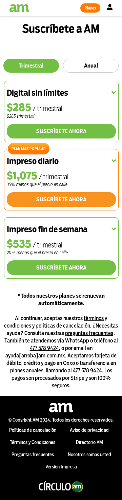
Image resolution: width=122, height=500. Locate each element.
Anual (91, 65)
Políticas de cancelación (32, 430)
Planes (90, 8)
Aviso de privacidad (89, 430)
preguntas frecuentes (89, 333)
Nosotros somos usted (89, 454)
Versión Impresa (61, 466)
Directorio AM (89, 442)
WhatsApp (77, 340)
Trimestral (31, 65)
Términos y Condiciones (32, 442)
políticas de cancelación (63, 325)
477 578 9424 (44, 348)
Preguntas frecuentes (33, 454)
